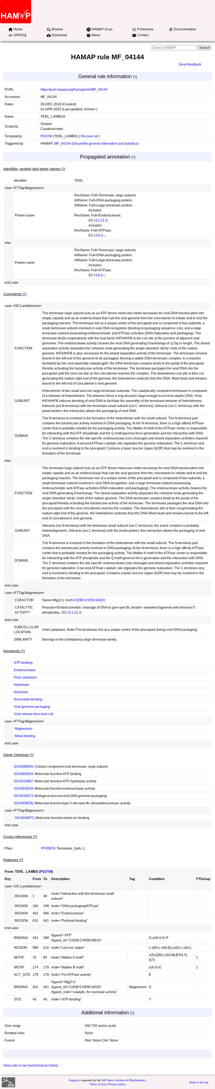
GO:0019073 (23, 796)
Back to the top (199, 1082)
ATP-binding (23, 662)
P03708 (46, 136)
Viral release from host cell (33, 714)
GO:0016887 (23, 781)
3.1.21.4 (101, 220)
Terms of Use (98, 1084)
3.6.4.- (100, 235)
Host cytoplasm (25, 677)
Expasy (73, 1080)
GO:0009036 (23, 803)
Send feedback (190, 64)
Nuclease (21, 692)
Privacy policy (117, 1084)
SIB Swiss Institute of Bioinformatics (123, 1080)
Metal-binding (25, 736)
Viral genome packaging (32, 706)
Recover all (89, 136)
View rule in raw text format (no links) (30, 1065)
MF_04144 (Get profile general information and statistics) (96, 143)
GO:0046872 (24, 818)
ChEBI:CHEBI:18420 (89, 600)
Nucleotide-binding (28, 699)
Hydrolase (21, 684)
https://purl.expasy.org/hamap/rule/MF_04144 (74, 89)
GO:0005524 (23, 774)
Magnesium (23, 728)
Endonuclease (24, 670)
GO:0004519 (23, 788)
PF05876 (48, 848)
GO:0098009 (23, 766)
